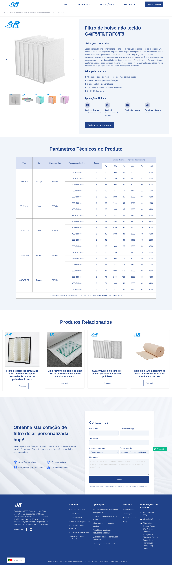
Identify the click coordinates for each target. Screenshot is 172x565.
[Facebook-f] (26, 529)
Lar (4, 13)
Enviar (119, 480)
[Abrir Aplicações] (113, 4)
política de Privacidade (119, 561)
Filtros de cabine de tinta (18, 13)
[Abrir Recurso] (134, 4)
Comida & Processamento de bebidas (112, 113)
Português (17, 560)
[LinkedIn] (31, 529)
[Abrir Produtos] (89, 4)
